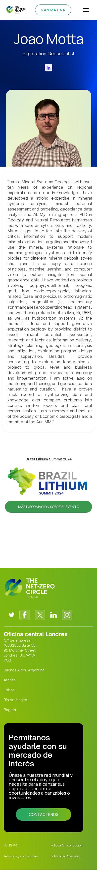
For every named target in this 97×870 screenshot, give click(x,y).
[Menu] (86, 10)
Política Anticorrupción (66, 845)
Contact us (53, 10)
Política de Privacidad (65, 856)
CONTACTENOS (43, 814)
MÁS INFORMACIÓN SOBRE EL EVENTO (48, 506)
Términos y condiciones (21, 856)
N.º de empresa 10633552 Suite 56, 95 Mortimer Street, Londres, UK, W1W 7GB (20, 650)
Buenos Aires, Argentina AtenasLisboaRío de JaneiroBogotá (24, 690)
